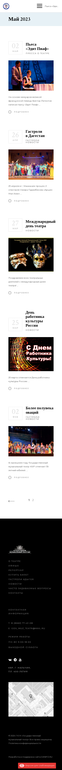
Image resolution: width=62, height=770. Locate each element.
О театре (14, 561)
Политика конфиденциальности (24, 743)
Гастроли (32, 140)
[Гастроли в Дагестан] (31, 164)
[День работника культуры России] (31, 354)
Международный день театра (41, 224)
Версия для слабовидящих (39, 765)
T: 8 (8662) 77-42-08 (20, 623)
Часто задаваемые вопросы (29, 588)
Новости (32, 142)
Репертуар (16, 570)
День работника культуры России (35, 319)
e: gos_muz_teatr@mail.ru (26, 628)
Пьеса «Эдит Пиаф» (37, 46)
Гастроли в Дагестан (35, 134)
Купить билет (18, 575)
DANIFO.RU (46, 757)
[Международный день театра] (31, 255)
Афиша (13, 565)
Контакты (15, 593)
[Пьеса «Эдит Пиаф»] (31, 75)
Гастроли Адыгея (21, 579)
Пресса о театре (38, 53)
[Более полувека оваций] (31, 441)
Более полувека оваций (39, 410)
